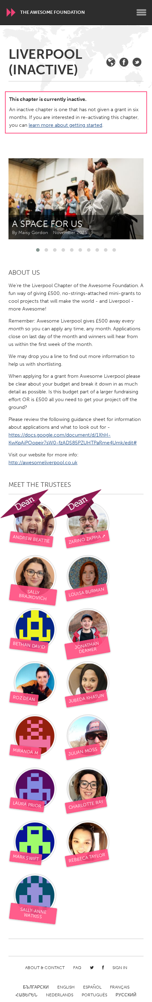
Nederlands (59, 994)
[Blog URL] (110, 62)
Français (119, 987)
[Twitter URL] (137, 62)
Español (92, 987)
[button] (38, 250)
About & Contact (45, 967)
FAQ (77, 967)
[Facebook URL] (123, 62)
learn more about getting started (65, 125)
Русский (126, 994)
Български (36, 987)
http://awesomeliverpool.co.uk (42, 463)
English (66, 987)
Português (94, 994)
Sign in (119, 967)
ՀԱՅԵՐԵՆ (26, 994)
